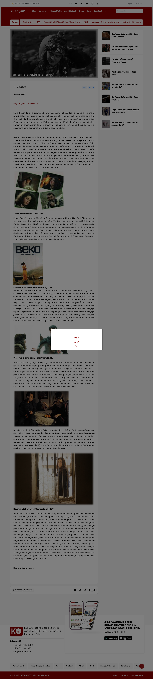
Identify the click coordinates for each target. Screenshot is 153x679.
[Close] (100, 331)
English (76, 338)
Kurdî (76, 346)
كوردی (76, 342)
